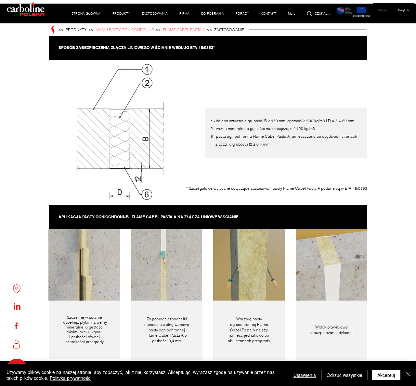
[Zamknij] (408, 375)
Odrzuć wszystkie (344, 375)
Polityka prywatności (70, 378)
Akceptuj (386, 375)
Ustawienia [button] (304, 375)
